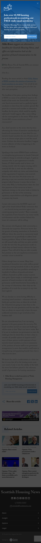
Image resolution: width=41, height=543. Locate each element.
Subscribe (32, 36)
